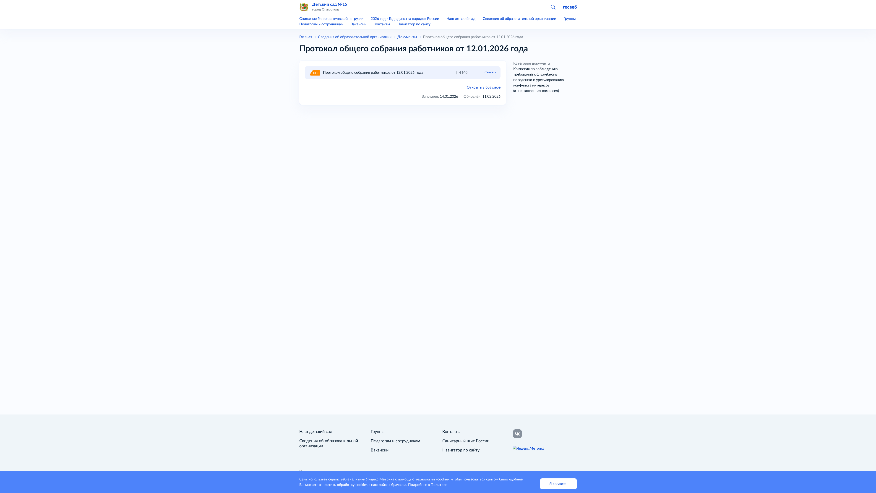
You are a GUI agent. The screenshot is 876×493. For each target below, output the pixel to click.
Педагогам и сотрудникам (321, 24)
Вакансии (358, 24)
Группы (569, 19)
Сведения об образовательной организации (519, 19)
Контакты (382, 24)
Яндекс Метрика (380, 479)
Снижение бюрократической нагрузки (331, 19)
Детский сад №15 (329, 4)
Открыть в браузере (484, 87)
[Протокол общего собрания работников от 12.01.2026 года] (314, 72)
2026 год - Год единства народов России (405, 19)
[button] (553, 7)
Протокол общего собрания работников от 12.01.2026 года (373, 72)
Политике (439, 485)
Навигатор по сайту (413, 24)
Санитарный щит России (465, 441)
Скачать (490, 72)
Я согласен (558, 484)
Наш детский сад (460, 19)
